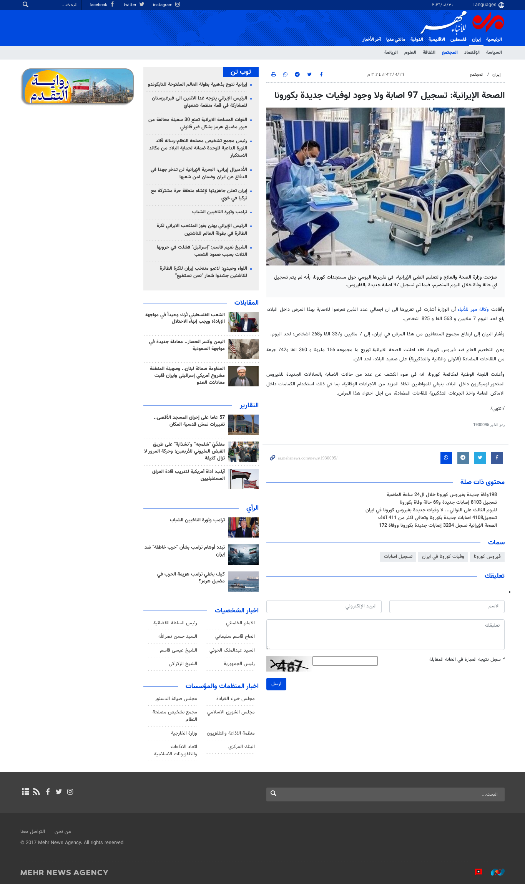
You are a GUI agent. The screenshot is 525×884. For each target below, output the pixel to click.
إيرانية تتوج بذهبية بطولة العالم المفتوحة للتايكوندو (197, 84)
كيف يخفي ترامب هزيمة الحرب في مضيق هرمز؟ (191, 578)
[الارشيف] (25, 792)
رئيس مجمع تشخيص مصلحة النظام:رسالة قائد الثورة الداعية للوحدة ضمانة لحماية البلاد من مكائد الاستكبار (198, 148)
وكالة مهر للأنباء (473, 309)
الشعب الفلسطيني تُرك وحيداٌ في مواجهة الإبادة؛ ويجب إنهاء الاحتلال (185, 318)
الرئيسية (494, 39)
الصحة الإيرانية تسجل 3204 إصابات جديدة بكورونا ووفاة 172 (438, 525)
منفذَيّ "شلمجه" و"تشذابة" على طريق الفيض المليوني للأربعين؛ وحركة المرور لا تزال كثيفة (184, 451)
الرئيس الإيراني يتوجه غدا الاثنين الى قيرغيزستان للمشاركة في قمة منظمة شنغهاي (199, 102)
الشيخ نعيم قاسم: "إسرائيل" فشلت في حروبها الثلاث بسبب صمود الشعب (202, 251)
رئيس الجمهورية (239, 664)
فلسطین (458, 39)
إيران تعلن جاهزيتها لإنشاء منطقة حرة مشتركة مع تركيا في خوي (199, 194)
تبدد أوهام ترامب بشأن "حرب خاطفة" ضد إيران (185, 551)
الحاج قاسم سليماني (235, 636)
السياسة (494, 52)
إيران (476, 39)
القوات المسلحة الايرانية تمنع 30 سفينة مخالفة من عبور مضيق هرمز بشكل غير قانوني (197, 123)
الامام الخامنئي (240, 623)
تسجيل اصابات (398, 557)
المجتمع (450, 52)
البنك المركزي (241, 747)
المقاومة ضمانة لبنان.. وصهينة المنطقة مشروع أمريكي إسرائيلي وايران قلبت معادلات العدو (187, 375)
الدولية (416, 39)
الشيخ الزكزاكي (183, 664)
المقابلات (246, 303)
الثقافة (429, 52)
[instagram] (70, 792)
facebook (99, 5)
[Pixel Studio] (474, 872)
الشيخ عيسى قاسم (178, 650)
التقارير (249, 406)
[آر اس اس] (36, 792)
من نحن (63, 832)
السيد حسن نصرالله (177, 636)
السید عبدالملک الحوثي (232, 650)
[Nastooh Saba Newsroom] (494, 872)
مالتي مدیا (395, 39)
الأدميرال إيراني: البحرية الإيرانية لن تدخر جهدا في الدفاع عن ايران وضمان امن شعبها (199, 173)
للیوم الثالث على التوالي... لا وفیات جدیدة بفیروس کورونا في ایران (431, 510)
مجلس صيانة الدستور (176, 699)
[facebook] (47, 792)
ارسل (276, 684)
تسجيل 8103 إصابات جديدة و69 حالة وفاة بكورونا (448, 502)
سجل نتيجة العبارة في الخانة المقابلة (467, 659)
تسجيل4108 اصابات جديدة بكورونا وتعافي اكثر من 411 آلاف (437, 518)
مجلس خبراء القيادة (235, 699)
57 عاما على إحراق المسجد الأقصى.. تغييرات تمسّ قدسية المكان (189, 421)
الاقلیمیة (437, 39)
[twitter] (59, 792)
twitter (131, 5)
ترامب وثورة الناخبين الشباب (219, 212)
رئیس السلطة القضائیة (175, 623)
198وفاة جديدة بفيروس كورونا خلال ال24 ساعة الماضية (442, 495)
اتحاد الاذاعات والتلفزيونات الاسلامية (175, 750)
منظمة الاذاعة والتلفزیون (231, 733)
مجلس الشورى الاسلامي (231, 712)
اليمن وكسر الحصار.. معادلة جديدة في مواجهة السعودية (187, 345)
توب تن (241, 72)
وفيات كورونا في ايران (443, 557)
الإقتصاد (472, 52)
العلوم (410, 52)
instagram (163, 5)
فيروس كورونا (487, 557)
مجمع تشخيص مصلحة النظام (175, 715)
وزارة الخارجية (184, 733)
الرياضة (391, 52)
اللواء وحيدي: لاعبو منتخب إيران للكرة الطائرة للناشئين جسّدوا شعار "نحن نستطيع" (203, 272)
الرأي (252, 508)
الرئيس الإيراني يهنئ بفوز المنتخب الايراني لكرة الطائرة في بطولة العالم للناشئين (202, 229)
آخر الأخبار (371, 39)
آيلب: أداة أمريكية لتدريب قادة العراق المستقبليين (188, 475)
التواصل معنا (32, 832)
